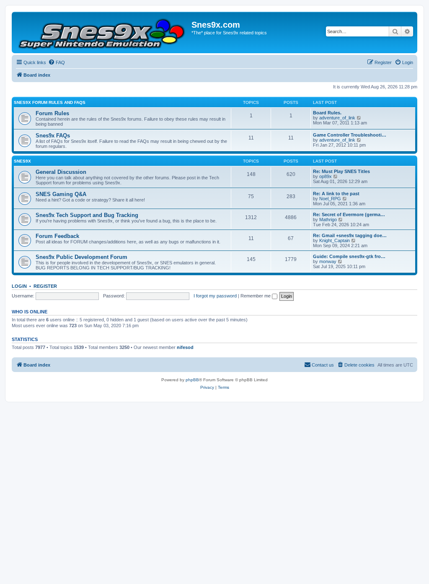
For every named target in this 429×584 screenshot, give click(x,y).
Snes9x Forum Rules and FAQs (49, 102)
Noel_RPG (330, 198)
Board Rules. (327, 112)
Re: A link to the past (336, 193)
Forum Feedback (57, 236)
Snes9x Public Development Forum (81, 257)
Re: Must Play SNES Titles (341, 171)
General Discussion (61, 172)
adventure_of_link (337, 117)
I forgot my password (215, 295)
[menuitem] (56, 62)
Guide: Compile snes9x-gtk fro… (349, 256)
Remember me (256, 295)
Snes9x (22, 161)
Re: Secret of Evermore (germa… (349, 214)
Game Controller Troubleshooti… (349, 134)
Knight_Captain (334, 240)
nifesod (185, 347)
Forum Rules (52, 113)
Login (19, 286)
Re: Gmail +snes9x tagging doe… (350, 235)
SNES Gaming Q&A (61, 194)
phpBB (192, 379)
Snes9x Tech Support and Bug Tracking (87, 215)
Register (45, 286)
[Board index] (102, 32)
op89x (325, 176)
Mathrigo (328, 219)
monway (327, 261)
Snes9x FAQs (53, 135)
